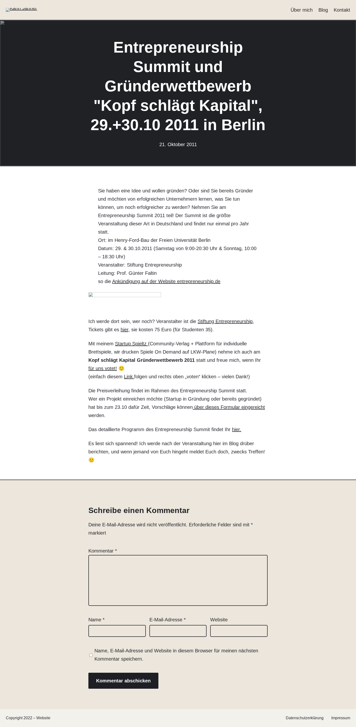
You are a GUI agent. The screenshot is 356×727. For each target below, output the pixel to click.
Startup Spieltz (131, 343)
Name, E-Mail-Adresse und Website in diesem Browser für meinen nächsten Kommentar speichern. (176, 655)
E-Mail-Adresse (167, 619)
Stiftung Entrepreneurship (225, 321)
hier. (236, 429)
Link (129, 376)
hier (124, 329)
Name (96, 619)
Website (219, 619)
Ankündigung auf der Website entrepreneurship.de (166, 281)
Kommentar (102, 550)
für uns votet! (102, 368)
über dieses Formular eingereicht (229, 407)
